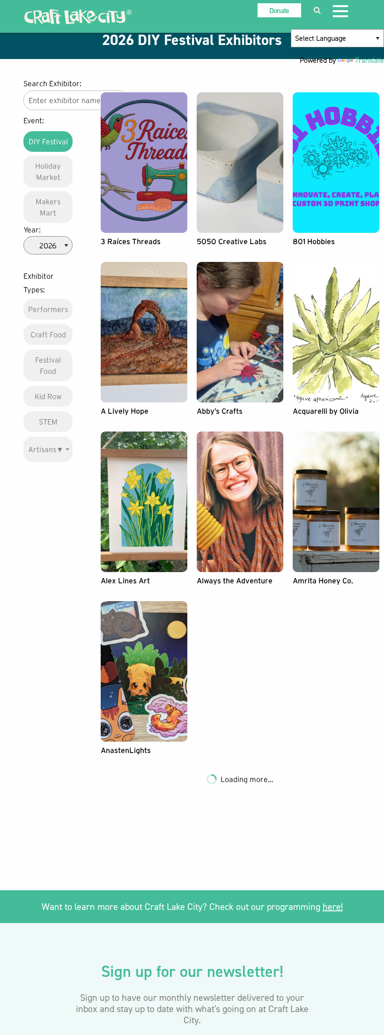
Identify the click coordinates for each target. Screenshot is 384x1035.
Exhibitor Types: (38, 283)
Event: (33, 120)
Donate (279, 10)
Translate (369, 60)
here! (333, 907)
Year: (32, 229)
